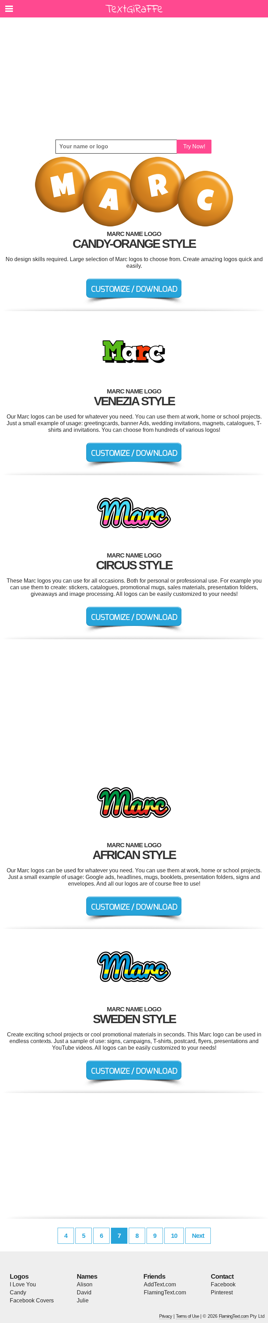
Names (87, 1276)
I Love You (23, 1284)
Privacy (165, 1316)
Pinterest (222, 1292)
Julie (83, 1300)
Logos (19, 1276)
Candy (18, 1292)
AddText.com (160, 1284)
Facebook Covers (32, 1300)
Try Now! (194, 146)
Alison (84, 1284)
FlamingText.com (165, 1292)
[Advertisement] (134, 78)
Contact (222, 1276)
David (84, 1292)
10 (174, 1235)
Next (198, 1235)
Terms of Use (187, 1316)
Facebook (223, 1284)
